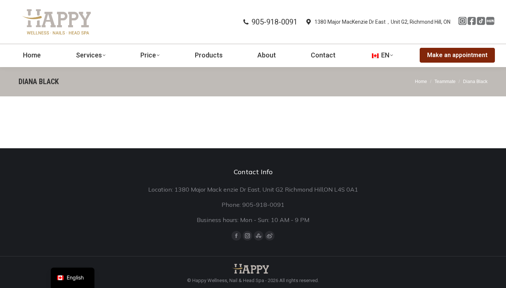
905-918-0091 (274, 21)
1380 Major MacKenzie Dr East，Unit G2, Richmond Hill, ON (382, 22)
